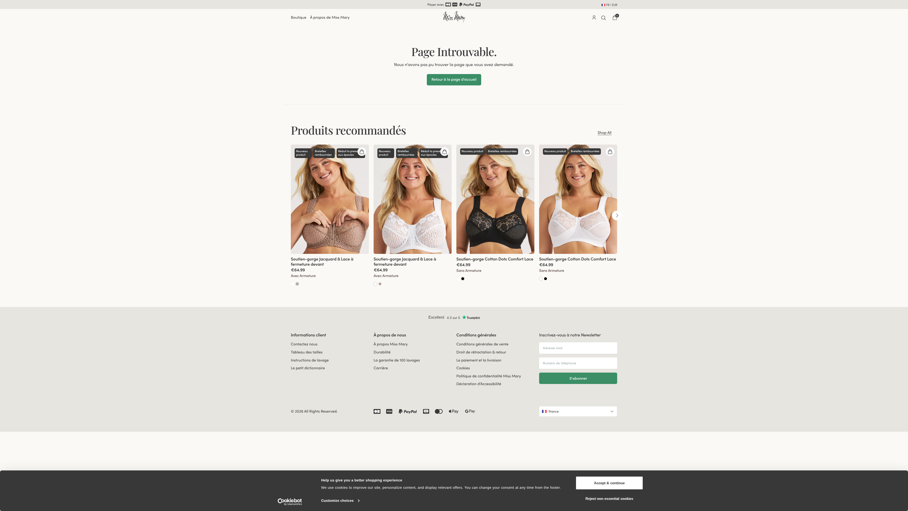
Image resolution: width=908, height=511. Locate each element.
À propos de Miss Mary (329, 17)
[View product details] (330, 270)
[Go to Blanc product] (292, 283)
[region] (454, 215)
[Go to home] (454, 16)
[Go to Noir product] (462, 278)
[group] (330, 215)
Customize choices (337, 501)
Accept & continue (609, 483)
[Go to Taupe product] (297, 283)
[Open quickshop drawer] (362, 151)
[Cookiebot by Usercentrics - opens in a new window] (289, 501)
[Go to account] (594, 17)
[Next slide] (616, 215)
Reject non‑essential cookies (609, 498)
